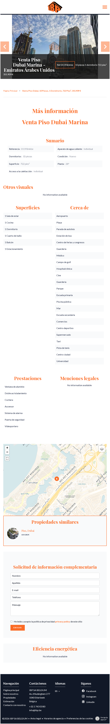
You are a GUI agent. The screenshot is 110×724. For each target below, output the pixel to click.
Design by (104, 718)
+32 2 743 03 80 (37, 706)
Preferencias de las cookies (79, 718)
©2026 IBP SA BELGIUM (15, 718)
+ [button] (7, 448)
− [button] (7, 452)
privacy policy (62, 621)
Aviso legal (35, 718)
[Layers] (102, 449)
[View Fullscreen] (7, 458)
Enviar (17, 628)
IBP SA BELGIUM (38, 690)
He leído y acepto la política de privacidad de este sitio (48, 621)
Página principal (10, 91)
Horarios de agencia (54, 718)
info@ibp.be (35, 710)
